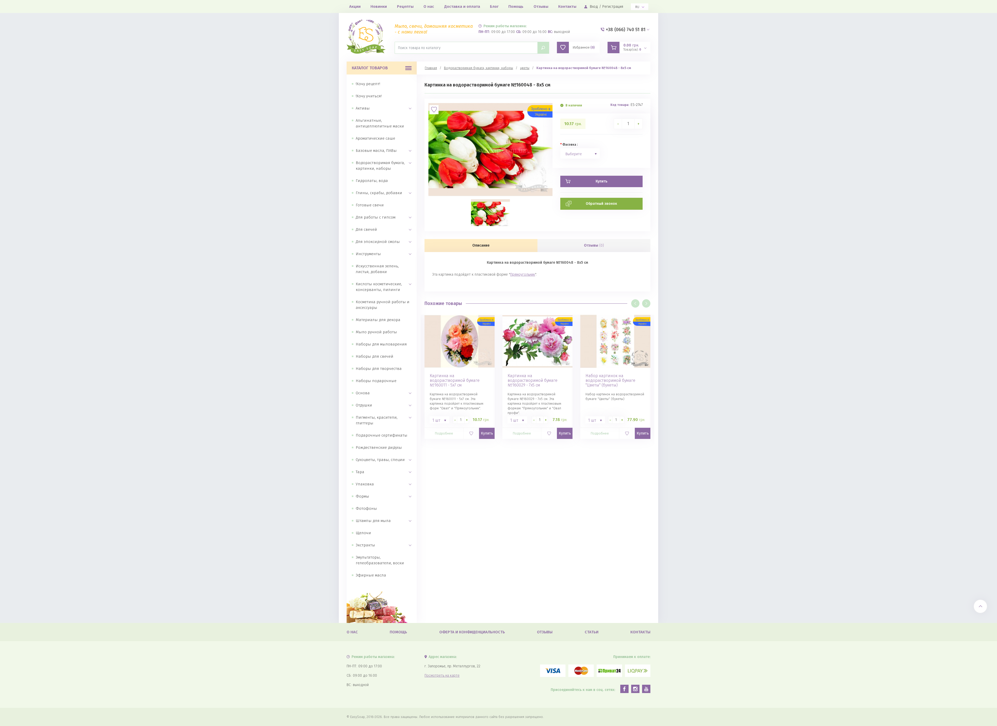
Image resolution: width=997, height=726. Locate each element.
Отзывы (541, 6)
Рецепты (405, 6)
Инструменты (368, 254)
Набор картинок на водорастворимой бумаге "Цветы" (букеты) (610, 381)
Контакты (567, 6)
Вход (594, 6)
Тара (360, 472)
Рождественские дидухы (379, 447)
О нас (428, 6)
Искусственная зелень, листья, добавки (377, 269)
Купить (487, 433)
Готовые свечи (370, 205)
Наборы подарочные (376, 380)
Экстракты (365, 545)
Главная (431, 68)
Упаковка (365, 484)
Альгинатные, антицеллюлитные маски (380, 123)
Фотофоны (366, 508)
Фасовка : (570, 144)
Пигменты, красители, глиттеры (377, 420)
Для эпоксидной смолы (378, 241)
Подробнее (444, 433)
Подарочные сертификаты (381, 435)
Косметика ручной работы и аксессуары (382, 305)
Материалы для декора (378, 319)
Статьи (591, 632)
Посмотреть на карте (442, 675)
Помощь (515, 6)
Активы (363, 108)
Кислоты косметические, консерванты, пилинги (379, 287)
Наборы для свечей (374, 356)
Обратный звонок (601, 203)
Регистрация (612, 6)
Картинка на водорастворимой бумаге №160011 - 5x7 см (455, 381)
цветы (524, 68)
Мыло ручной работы (376, 332)
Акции (355, 6)
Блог (494, 6)
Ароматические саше (375, 138)
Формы (362, 496)
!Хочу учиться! (369, 96)
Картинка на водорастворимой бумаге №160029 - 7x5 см (532, 381)
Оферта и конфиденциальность (472, 632)
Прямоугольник (522, 274)
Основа (363, 393)
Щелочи (363, 533)
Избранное (584, 47)
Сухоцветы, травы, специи (380, 459)
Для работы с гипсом (375, 217)
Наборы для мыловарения (381, 344)
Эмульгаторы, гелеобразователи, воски (380, 560)
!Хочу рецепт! (368, 84)
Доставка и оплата (462, 6)
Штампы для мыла (373, 520)
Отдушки (364, 405)
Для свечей (366, 229)
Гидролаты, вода (372, 180)
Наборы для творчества (379, 368)
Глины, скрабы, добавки (379, 193)
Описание (481, 245)
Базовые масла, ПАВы (376, 150)
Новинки (378, 6)
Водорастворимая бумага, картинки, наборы (380, 165)
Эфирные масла (371, 575)
